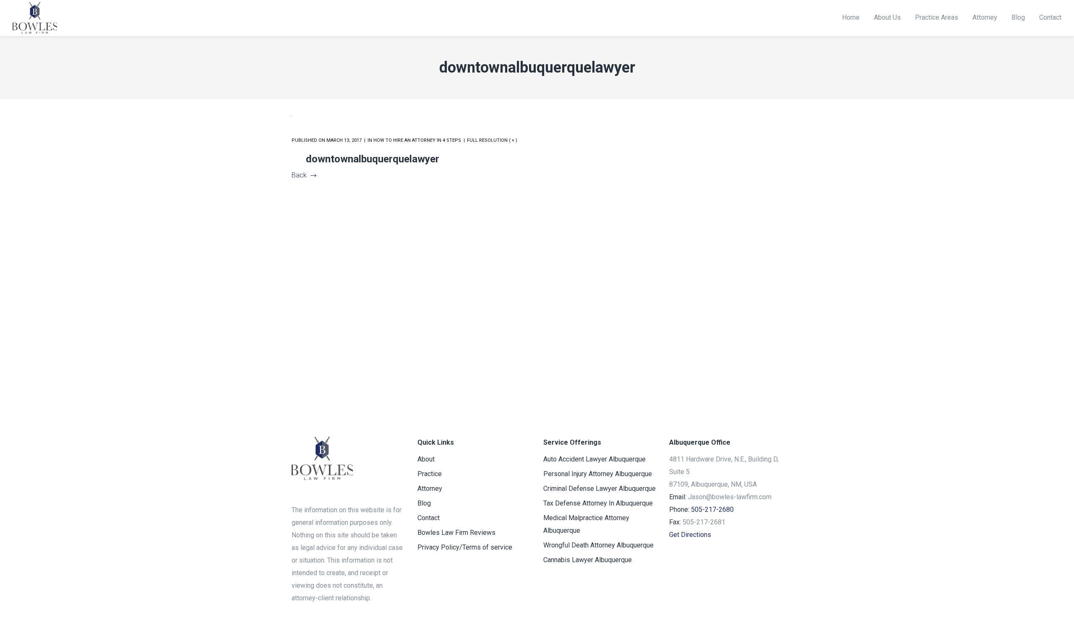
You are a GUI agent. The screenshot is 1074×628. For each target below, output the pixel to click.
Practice (429, 474)
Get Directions (690, 535)
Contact (428, 518)
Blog (424, 503)
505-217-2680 (712, 509)
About (426, 459)
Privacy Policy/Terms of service (464, 547)
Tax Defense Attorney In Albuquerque (598, 503)
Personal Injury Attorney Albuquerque (597, 474)
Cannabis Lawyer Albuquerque (587, 560)
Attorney (429, 488)
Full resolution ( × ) (492, 140)
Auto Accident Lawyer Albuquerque (594, 459)
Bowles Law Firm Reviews (456, 533)
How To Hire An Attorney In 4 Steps (417, 140)
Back (299, 175)
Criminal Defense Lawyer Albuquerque (599, 488)
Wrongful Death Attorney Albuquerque (598, 545)
